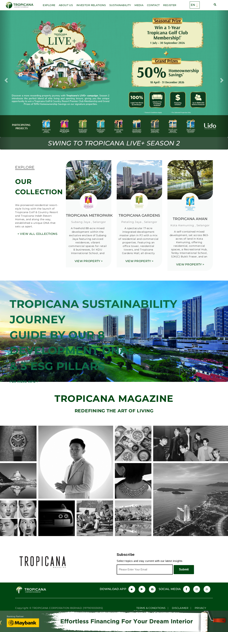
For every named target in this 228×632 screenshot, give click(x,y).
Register (169, 5)
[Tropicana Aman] (190, 158)
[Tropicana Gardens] (139, 158)
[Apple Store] (131, 568)
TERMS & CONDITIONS (150, 586)
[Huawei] (152, 568)
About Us (66, 5)
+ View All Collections (37, 212)
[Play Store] (142, 568)
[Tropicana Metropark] (88, 158)
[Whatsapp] (207, 568)
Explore (49, 5)
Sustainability (120, 5)
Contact (153, 5)
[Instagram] (196, 568)
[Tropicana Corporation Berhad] (19, 5)
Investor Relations (91, 5)
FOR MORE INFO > (24, 360)
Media (138, 5)
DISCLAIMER (180, 586)
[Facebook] (186, 568)
